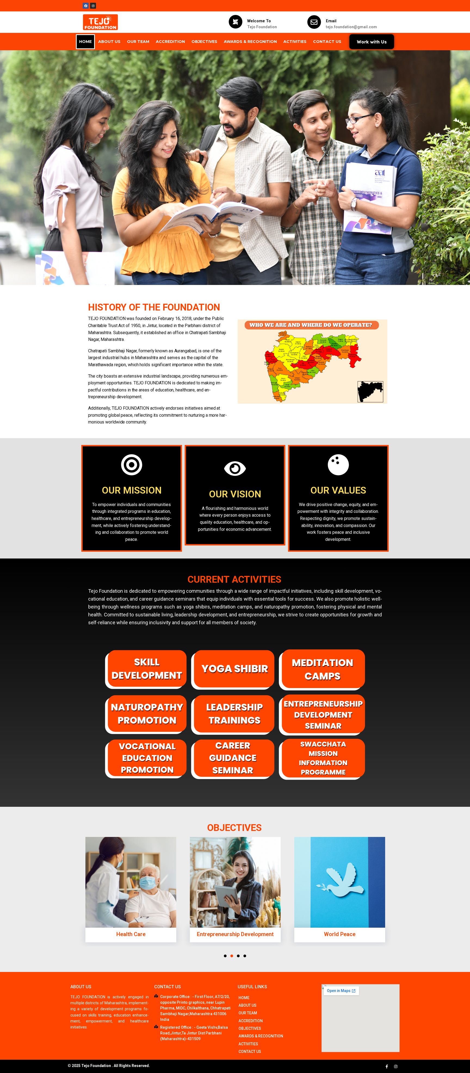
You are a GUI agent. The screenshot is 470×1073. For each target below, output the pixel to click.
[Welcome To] (235, 21)
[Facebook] (86, 6)
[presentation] (225, 956)
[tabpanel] (131, 891)
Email (331, 20)
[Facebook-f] (387, 1066)
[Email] (314, 22)
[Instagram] (396, 1066)
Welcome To (259, 20)
